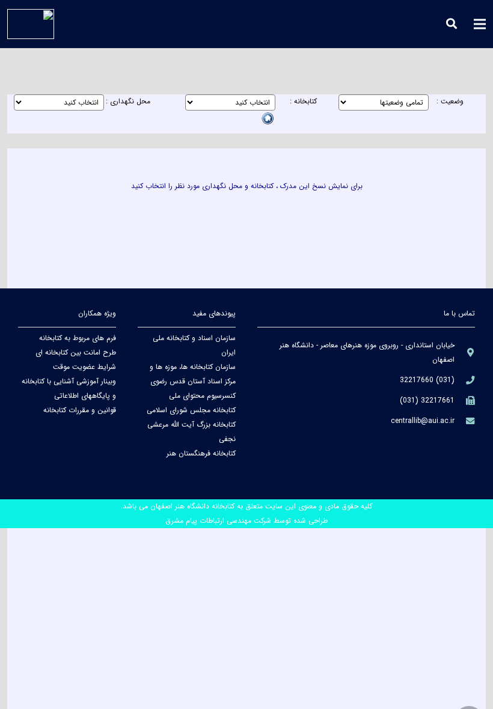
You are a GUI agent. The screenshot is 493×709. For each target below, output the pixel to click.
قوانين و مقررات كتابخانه (79, 410)
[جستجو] (452, 24)
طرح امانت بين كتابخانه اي (75, 352)
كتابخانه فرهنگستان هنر (201, 453)
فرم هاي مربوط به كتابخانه (77, 338)
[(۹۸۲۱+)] (465, 401)
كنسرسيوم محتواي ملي (202, 395)
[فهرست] (479, 24)
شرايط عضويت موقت (84, 367)
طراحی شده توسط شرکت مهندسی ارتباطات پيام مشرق (246, 520)
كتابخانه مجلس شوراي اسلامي (191, 410)
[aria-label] (465, 352)
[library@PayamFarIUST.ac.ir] (465, 421)
